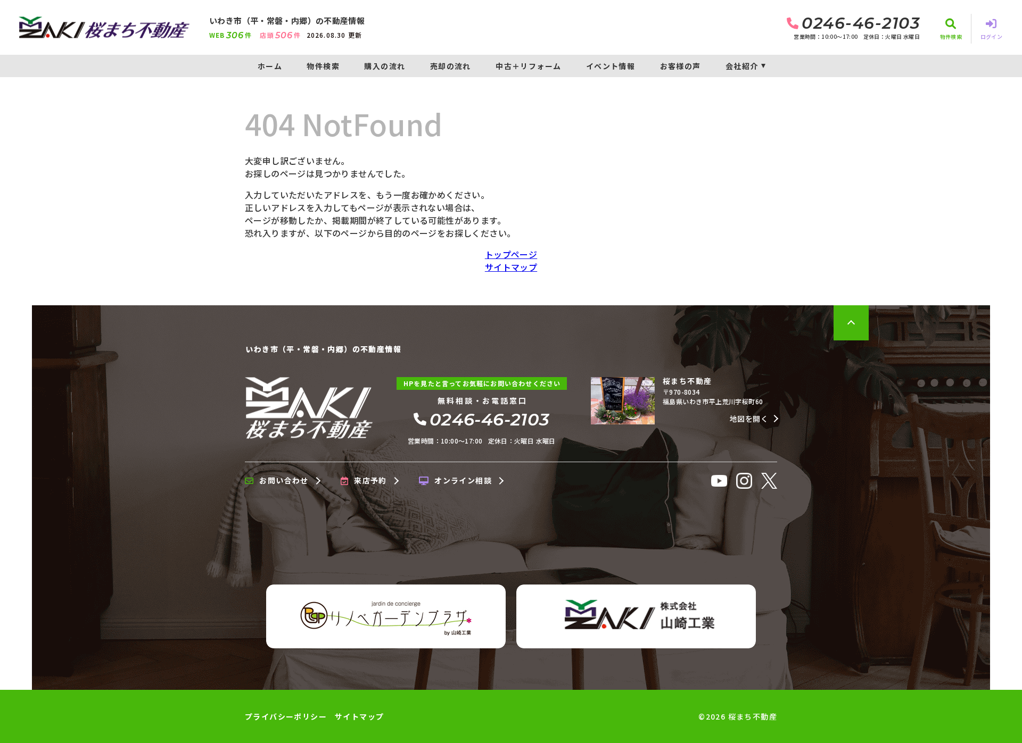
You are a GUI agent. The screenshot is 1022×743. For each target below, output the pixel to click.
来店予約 (370, 481)
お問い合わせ (283, 481)
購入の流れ (384, 66)
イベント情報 (610, 66)
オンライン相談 (463, 481)
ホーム (270, 66)
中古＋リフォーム (528, 66)
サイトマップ (511, 267)
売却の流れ (450, 66)
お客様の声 (680, 66)
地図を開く (749, 418)
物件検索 (323, 66)
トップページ (511, 254)
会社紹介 (742, 66)
